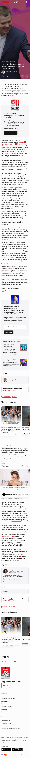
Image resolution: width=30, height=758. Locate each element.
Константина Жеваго (7, 144)
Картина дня (5, 354)
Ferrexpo (21, 142)
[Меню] (27, 2)
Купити (10, 132)
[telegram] (11, 661)
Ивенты (3, 704)
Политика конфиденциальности (10, 711)
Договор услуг (5, 701)
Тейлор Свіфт (12, 606)
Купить (5, 685)
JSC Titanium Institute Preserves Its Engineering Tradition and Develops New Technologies (10, 430)
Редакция (4, 717)
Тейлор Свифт (20, 525)
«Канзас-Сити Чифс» (8, 536)
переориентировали (7, 290)
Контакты (4, 693)
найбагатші (4, 606)
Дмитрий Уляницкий (11, 71)
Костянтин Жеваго (6, 396)
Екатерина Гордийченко (16, 570)
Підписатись (8, 332)
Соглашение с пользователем (9, 696)
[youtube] (15, 661)
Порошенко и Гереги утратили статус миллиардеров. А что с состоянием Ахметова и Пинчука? (10, 348)
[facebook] (5, 661)
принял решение (6, 281)
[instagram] (8, 661)
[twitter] (2, 661)
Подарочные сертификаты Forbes (10, 728)
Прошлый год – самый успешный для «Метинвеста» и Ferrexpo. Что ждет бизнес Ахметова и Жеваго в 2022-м (11, 362)
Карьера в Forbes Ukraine (8, 698)
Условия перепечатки (7, 706)
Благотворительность (7, 726)
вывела (10, 268)
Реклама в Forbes (6, 723)
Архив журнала (5, 720)
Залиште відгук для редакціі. (10, 390)
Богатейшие (4, 61)
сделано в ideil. (24, 754)
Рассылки (4, 709)
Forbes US (3, 461)
